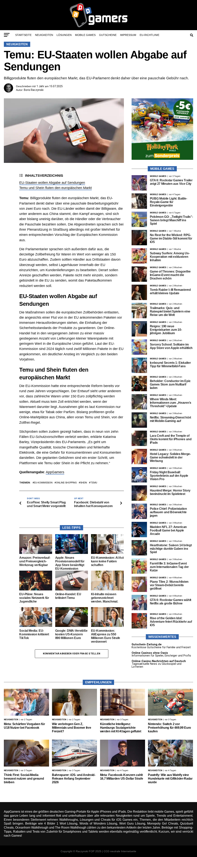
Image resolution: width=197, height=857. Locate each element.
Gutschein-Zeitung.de (147, 644)
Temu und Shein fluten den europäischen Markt (55, 188)
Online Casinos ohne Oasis (150, 653)
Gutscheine (108, 34)
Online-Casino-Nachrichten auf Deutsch (159, 661)
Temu (93, 483)
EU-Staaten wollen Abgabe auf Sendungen (52, 183)
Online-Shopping (66, 483)
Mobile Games (85, 34)
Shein (83, 483)
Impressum (128, 34)
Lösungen (64, 34)
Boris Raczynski (33, 89)
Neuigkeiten (44, 34)
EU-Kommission (43, 483)
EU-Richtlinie (149, 34)
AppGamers (55, 472)
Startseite (23, 34)
